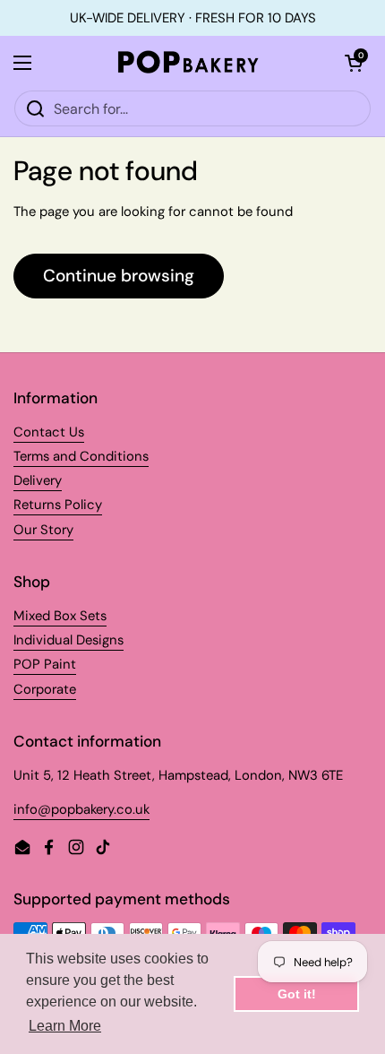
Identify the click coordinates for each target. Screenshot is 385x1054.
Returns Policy (57, 505)
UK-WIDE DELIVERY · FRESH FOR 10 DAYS (193, 18)
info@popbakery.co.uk (81, 809)
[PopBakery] (188, 62)
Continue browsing (118, 275)
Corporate (44, 689)
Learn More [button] (65, 1025)
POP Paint (44, 664)
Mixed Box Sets (60, 616)
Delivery (37, 480)
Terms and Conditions (81, 456)
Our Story (43, 530)
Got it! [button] (297, 994)
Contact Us (48, 432)
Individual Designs (68, 640)
